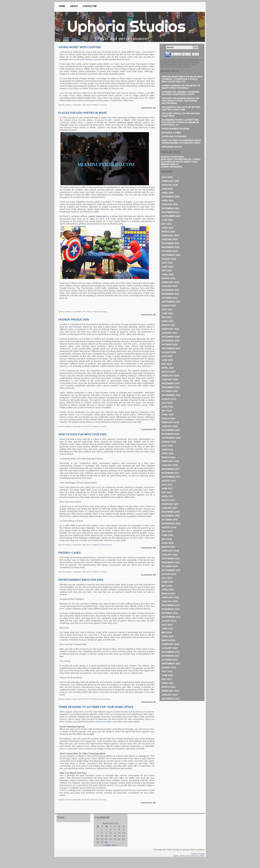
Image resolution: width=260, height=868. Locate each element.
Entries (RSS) (179, 856)
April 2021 (168, 321)
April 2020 (168, 368)
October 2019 (170, 391)
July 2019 (167, 403)
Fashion (103, 426)
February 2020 (170, 375)
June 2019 (167, 407)
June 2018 (167, 449)
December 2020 (171, 337)
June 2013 (167, 675)
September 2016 (171, 523)
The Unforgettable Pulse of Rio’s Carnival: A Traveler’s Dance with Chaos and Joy (182, 79)
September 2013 (171, 663)
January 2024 (170, 204)
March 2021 (168, 325)
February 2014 (170, 644)
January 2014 (170, 648)
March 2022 (168, 278)
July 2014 (167, 625)
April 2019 (168, 414)
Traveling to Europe (174, 136)
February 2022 (170, 282)
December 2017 (171, 469)
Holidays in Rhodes (172, 157)
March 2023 (168, 231)
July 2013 (167, 671)
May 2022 (167, 270)
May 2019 (167, 411)
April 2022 (168, 274)
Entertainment (106, 545)
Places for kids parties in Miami (82, 112)
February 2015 (170, 597)
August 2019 (169, 399)
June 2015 (167, 582)
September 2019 (171, 395)
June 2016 (167, 535)
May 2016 (167, 539)
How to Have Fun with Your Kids (82, 434)
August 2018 (169, 442)
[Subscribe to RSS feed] (182, 58)
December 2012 (171, 698)
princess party (125, 122)
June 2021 (167, 313)
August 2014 (169, 621)
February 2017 (170, 504)
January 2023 (170, 239)
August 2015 (169, 574)
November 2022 (171, 247)
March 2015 (168, 593)
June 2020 (167, 360)
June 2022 (167, 267)
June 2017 (167, 488)
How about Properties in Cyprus (180, 159)
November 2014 (171, 609)
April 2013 (168, 683)
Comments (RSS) (196, 856)
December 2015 (171, 558)
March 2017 (168, 500)
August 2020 (169, 352)
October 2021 (170, 298)
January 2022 (170, 286)
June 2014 (167, 628)
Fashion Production (73, 319)
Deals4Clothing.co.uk (87, 59)
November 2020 (171, 340)
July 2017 (167, 484)
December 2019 (171, 383)
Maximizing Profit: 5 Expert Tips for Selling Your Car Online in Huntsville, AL (180, 122)
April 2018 (168, 453)
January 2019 (170, 426)
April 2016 (168, 543)
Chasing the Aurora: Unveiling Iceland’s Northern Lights (180, 93)
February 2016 (170, 551)
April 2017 (168, 496)
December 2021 (171, 290)
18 (115, 836)
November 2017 (171, 473)
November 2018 (171, 434)
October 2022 (170, 251)
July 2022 (167, 263)
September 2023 (171, 216)
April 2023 (168, 228)
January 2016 (170, 554)
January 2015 (170, 601)
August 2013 (169, 667)
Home (62, 6)
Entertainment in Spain (175, 129)
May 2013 (167, 679)
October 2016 (170, 519)
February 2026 (170, 181)
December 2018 (171, 430)
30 (106, 842)
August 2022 (169, 259)
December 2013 (171, 652)
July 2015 (167, 578)
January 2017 (170, 508)
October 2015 (170, 566)
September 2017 (171, 477)
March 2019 (168, 418)
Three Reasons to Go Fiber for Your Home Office (96, 706)
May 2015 (167, 586)
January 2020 (170, 379)
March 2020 (168, 372)
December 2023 (171, 208)
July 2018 (167, 446)
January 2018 (170, 465)
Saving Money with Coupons (79, 47)
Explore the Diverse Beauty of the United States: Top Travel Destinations (180, 101)
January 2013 (170, 695)
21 (98, 839)
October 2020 (170, 344)
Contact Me (90, 6)
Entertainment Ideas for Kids (80, 579)
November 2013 (171, 656)
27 (123, 839)
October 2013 (170, 660)
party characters (98, 216)
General (103, 105)
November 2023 (171, 212)
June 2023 (167, 220)
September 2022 (171, 255)
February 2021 (170, 329)
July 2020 (167, 356)
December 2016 (171, 512)
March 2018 (168, 457)
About (74, 6)
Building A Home (171, 132)
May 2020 (167, 364)
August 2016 (169, 527)
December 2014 (171, 605)
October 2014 (170, 613)
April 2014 (168, 636)
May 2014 (167, 632)
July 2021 (167, 309)
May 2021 (167, 317)
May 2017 (167, 492)
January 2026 (170, 185)
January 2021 (170, 333)
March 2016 (168, 547)
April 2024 (168, 200)
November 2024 (171, 196)
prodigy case (70, 560)
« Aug (106, 845)
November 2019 (171, 387)
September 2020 (171, 348)
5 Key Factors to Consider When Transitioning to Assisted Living (181, 141)
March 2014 (168, 640)
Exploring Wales (172, 147)
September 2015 (171, 570)
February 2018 (170, 461)
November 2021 (171, 294)
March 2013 (168, 687)
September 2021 (171, 302)
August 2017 (169, 481)
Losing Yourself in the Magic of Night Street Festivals (181, 86)
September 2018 (171, 438)
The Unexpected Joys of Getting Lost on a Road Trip (181, 108)
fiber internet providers (101, 721)
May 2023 (167, 224)
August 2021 (169, 305)
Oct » (115, 845)
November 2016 (171, 516)
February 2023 (170, 235)
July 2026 (167, 177)
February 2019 (170, 422)
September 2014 (171, 617)
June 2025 (167, 189)
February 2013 (170, 691)
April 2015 (168, 590)
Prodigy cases (69, 552)
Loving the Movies (171, 167)
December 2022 (171, 243)
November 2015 (171, 562)
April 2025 (168, 193)
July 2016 (167, 531)
